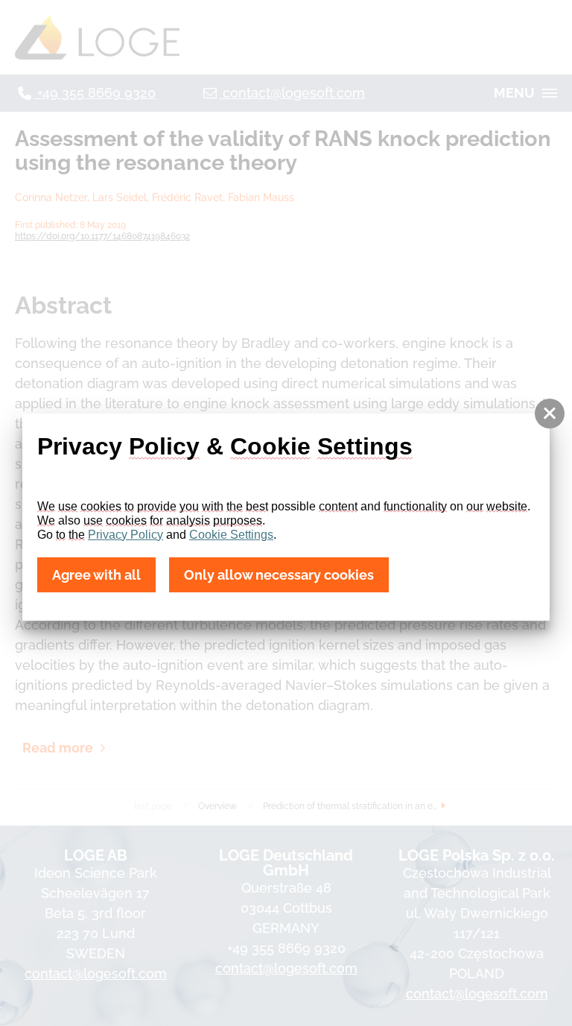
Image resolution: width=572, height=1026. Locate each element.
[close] (550, 413)
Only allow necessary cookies (279, 575)
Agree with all (96, 575)
